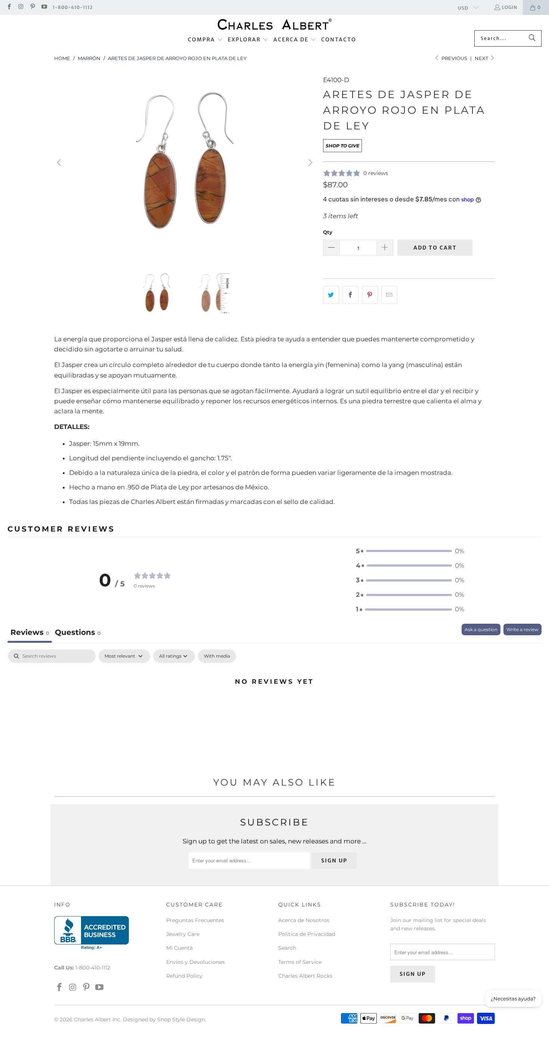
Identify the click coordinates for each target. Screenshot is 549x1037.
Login (509, 7)
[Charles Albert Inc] (275, 24)
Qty (327, 232)
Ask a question (481, 629)
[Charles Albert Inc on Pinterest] (32, 7)
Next (482, 58)
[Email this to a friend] (389, 295)
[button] (205, 40)
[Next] (310, 162)
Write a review (522, 629)
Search (287, 947)
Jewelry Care (182, 934)
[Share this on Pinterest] (370, 295)
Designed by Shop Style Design (164, 1019)
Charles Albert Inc (97, 1019)
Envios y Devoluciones (195, 962)
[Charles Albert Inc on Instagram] (20, 7)
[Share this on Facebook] (350, 295)
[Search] (532, 38)
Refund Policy (184, 975)
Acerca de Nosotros (303, 920)
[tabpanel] (274, 706)
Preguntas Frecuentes (195, 920)
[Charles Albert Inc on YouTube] (44, 7)
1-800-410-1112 (73, 7)
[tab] (77, 633)
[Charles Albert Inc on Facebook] (9, 7)
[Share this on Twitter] (331, 295)
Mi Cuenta (179, 947)
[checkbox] (217, 656)
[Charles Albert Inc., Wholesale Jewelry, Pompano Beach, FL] (91, 933)
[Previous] (60, 162)
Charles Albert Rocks (305, 975)
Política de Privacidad (306, 934)
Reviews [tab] (29, 632)
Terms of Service (300, 962)
